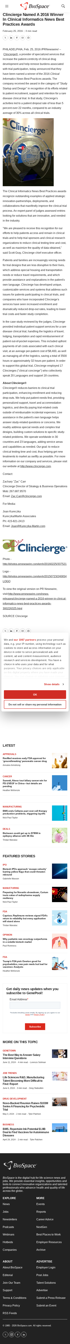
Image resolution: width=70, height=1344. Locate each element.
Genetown (9, 1050)
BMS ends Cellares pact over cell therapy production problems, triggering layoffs (25, 812)
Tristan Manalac (10, 840)
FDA (5, 911)
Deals (6, 829)
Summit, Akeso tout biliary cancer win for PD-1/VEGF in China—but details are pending (25, 783)
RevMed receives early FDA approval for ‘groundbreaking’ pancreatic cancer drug (25, 759)
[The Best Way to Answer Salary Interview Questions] (59, 1053)
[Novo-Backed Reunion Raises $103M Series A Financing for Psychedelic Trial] (59, 1101)
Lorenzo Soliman (38, 1062)
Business (8, 1124)
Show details (51, 684)
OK (35, 694)
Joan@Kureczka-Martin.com (28, 526)
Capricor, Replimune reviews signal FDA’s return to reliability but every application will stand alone (25, 918)
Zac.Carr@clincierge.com (26, 496)
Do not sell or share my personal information (35, 704)
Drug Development (15, 1098)
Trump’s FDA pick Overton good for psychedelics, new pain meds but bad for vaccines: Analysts (25, 964)
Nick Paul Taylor (10, 817)
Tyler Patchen (34, 1114)
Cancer (7, 776)
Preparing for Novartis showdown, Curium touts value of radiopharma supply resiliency (25, 895)
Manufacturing (12, 806)
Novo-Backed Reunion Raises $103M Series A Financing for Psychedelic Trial (25, 1106)
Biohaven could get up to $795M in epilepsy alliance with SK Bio (22, 834)
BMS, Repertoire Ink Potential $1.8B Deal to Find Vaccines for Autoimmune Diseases (26, 1132)
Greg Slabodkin (36, 1088)
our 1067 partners (25, 639)
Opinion (7, 935)
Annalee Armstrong (11, 765)
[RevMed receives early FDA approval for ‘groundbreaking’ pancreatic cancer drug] (59, 760)
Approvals (9, 754)
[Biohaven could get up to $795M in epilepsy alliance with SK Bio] (59, 835)
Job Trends (10, 1073)
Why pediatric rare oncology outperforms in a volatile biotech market (25, 940)
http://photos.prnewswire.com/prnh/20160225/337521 (35, 564)
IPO (5, 865)
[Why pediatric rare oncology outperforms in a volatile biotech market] (59, 941)
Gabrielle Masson (11, 878)
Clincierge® (10, 54)
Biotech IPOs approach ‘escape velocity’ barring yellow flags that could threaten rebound (24, 872)
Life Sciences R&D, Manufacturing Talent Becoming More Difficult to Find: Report (23, 1080)
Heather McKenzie (11, 790)
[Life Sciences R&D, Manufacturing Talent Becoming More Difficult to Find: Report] (59, 1076)
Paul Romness (9, 946)
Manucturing (11, 888)
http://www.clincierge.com (35, 466)
